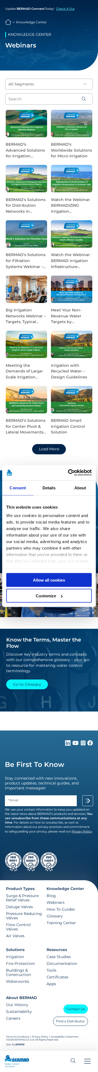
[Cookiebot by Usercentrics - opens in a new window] (69, 472)
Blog (51, 896)
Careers (13, 1018)
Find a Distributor (70, 1021)
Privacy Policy (40, 1036)
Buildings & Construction (18, 972)
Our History (17, 1005)
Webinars (56, 902)
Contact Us (75, 1009)
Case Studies (59, 957)
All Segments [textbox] (21, 84)
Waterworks (17, 981)
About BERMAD (21, 997)
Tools (51, 970)
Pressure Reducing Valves (24, 915)
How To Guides (61, 909)
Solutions (15, 949)
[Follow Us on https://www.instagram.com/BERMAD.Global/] (84, 744)
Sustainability (19, 1011)
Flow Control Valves (18, 927)
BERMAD (8, 22)
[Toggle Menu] (87, 1061)
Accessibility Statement (65, 1036)
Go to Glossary (27, 684)
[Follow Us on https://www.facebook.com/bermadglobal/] (90, 744)
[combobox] (49, 84)
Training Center (61, 923)
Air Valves (15, 936)
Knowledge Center (31, 22)
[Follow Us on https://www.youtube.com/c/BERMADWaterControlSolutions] (76, 744)
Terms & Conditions (17, 1036)
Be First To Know (34, 764)
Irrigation (15, 957)
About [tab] (80, 487)
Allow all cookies (49, 580)
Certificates (57, 977)
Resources (57, 949)
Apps (51, 984)
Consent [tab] (18, 487)
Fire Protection (20, 963)
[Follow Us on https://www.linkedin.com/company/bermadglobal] (68, 744)
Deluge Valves (19, 907)
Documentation (62, 963)
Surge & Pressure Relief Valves (22, 898)
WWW (20, 1044)
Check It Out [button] (65, 9)
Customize (46, 596)
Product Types (20, 888)
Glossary (55, 916)
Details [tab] (49, 487)
